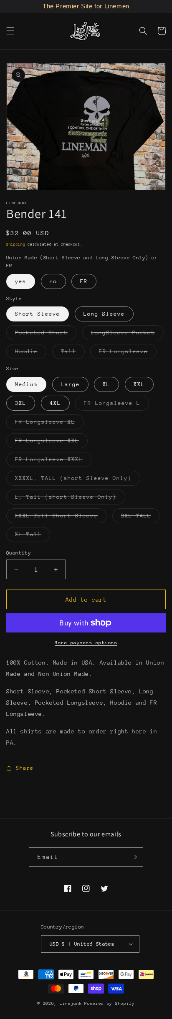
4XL (55, 403)
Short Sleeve (37, 314)
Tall (73, 353)
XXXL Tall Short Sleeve (60, 517)
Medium (26, 384)
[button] (10, 31)
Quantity (18, 553)
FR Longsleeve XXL (51, 442)
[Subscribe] (133, 857)
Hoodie (30, 353)
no (53, 281)
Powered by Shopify (109, 1003)
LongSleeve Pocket (127, 334)
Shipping (15, 244)
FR (84, 281)
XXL (139, 384)
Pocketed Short (45, 334)
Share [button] (25, 768)
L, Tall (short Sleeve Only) (70, 498)
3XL (20, 403)
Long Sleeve (104, 314)
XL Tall (32, 536)
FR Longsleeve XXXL (53, 461)
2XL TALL (140, 517)
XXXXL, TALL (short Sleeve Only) (77, 480)
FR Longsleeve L (116, 405)
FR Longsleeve (128, 353)
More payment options (86, 642)
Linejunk (71, 1003)
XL (106, 384)
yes (20, 281)
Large (70, 384)
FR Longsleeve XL (49, 423)
